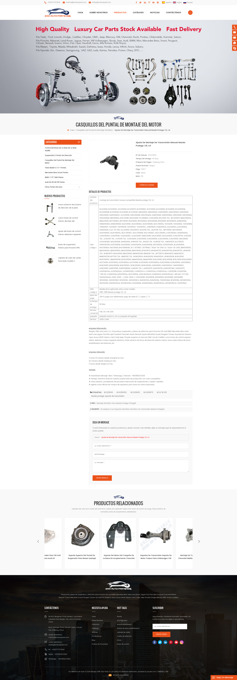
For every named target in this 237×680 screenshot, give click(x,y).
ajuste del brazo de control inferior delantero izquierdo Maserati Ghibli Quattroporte (69, 233)
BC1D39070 (148, 392)
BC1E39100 (108, 392)
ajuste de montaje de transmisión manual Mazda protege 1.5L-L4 (125, 437)
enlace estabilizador (124, 624)
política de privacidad (100, 644)
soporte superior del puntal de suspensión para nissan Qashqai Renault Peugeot (63, 557)
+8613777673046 (54, 2)
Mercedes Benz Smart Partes (56, 172)
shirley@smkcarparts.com (101, 2)
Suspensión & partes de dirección (58, 155)
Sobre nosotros (98, 12)
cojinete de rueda (123, 632)
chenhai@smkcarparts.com (76, 2)
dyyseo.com (151, 672)
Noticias (155, 12)
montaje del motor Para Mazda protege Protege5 (116, 403)
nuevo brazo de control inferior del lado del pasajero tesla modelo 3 (68, 220)
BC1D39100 (135, 392)
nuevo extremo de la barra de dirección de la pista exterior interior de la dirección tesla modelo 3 (69, 206)
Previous (38, 540)
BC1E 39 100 (162, 392)
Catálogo (138, 12)
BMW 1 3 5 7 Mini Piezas (54, 177)
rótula (119, 640)
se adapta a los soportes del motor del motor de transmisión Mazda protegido (133, 409)
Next (199, 540)
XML (167, 672)
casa (80, 12)
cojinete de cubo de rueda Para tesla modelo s (69, 259)
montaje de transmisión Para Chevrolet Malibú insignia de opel (174, 557)
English (179, 2)
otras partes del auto (53, 187)
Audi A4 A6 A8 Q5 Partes (55, 182)
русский (190, 2)
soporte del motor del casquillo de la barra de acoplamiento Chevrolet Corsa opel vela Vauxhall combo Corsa (100, 557)
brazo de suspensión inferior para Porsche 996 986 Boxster (69, 246)
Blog (93, 640)
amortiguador (122, 620)
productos (120, 12)
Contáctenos (173, 12)
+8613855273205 (60, 654)
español (168, 2)
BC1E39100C (122, 392)
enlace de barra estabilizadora (128, 628)
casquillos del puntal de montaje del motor (59, 161)
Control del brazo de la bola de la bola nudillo (60, 149)
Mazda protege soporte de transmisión (107, 396)
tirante (119, 616)
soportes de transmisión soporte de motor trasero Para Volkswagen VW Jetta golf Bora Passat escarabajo (137, 557)
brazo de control (123, 644)
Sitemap (161, 672)
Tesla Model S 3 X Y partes (55, 168)
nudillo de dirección (124, 636)
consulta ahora (146, 185)
